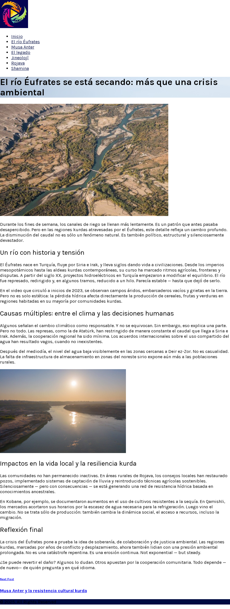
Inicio (17, 36)
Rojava (18, 63)
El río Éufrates (25, 41)
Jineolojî (20, 57)
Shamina (20, 68)
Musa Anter (22, 47)
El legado (20, 52)
